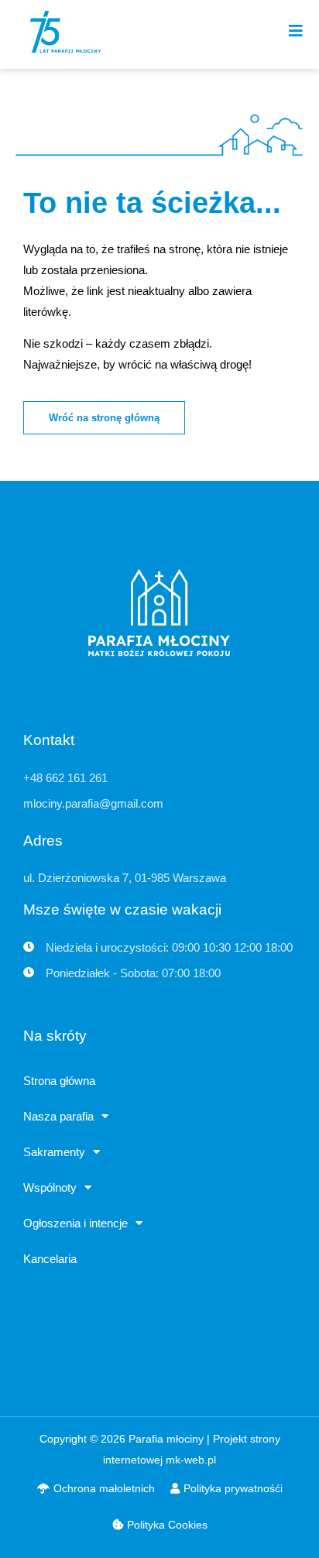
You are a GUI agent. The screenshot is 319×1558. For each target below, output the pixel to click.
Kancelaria (50, 1258)
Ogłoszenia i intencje (75, 1223)
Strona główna (59, 1080)
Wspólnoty (50, 1187)
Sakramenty (54, 1151)
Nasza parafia (58, 1116)
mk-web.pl (191, 1459)
